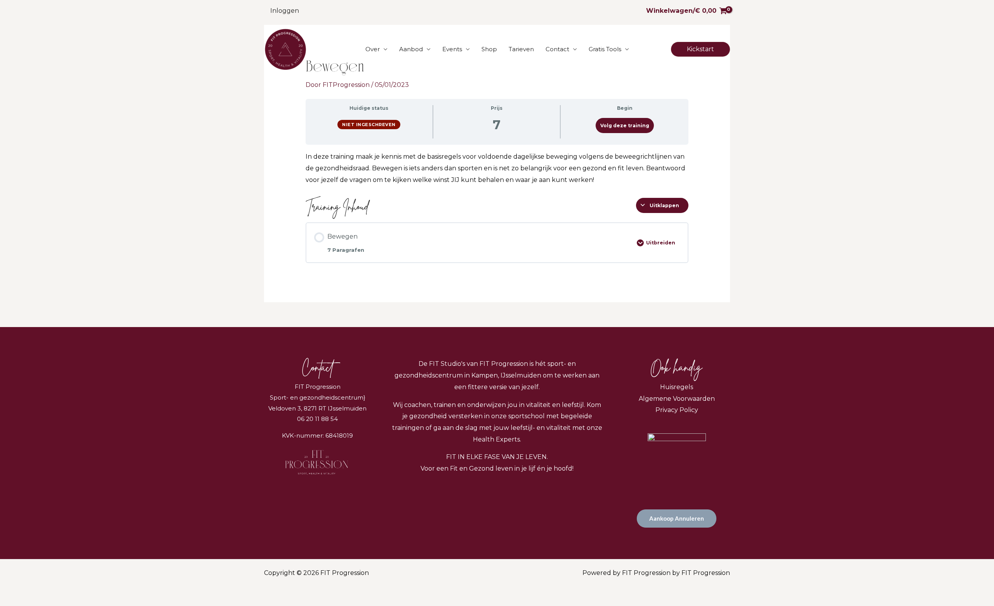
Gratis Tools (605, 49)
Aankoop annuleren (676, 518)
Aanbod (411, 49)
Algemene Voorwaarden (677, 398)
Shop (489, 49)
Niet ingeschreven (369, 124)
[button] (700, 49)
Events (452, 49)
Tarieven (521, 49)
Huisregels (676, 387)
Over (372, 49)
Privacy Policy (676, 410)
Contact (557, 49)
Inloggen (284, 10)
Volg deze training (624, 125)
